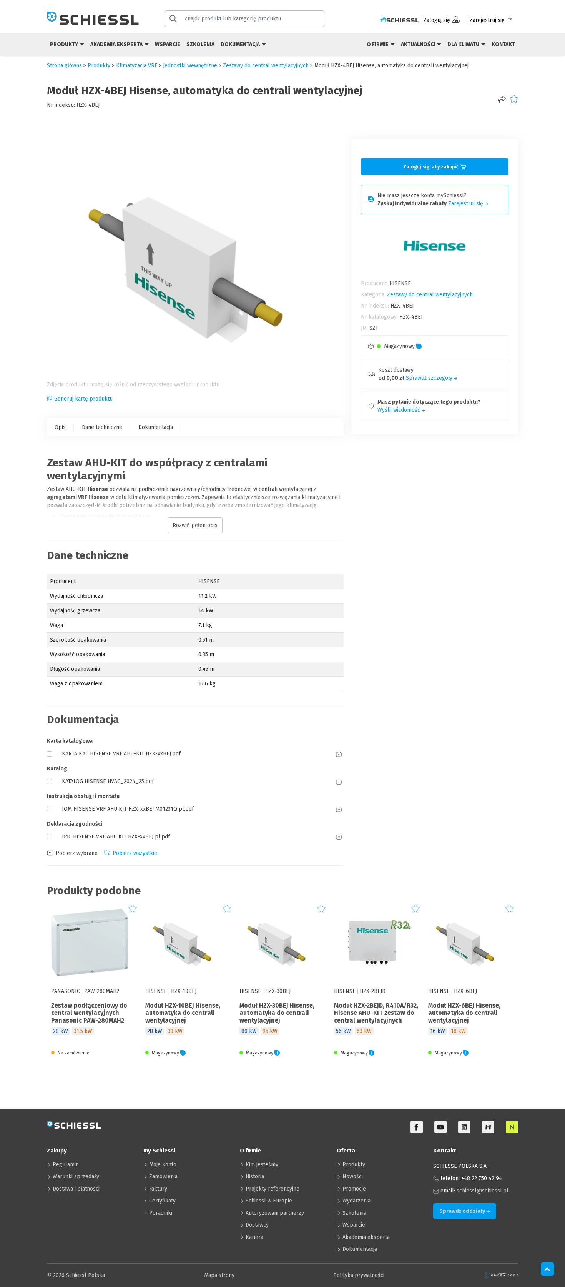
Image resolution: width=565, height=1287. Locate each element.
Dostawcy (257, 1225)
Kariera (254, 1237)
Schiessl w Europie (269, 1200)
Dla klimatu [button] (463, 44)
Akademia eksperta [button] (117, 44)
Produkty (353, 1164)
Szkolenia (200, 44)
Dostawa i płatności (76, 1189)
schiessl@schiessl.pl (482, 1190)
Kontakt (503, 44)
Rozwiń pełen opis (195, 525)
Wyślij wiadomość (399, 410)
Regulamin (66, 1164)
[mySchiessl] (399, 20)
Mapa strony (219, 1275)
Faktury (158, 1189)
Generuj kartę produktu (83, 399)
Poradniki (160, 1213)
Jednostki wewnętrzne (190, 65)
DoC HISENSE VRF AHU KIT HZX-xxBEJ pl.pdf (116, 836)
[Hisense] (488, 1127)
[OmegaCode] (501, 1275)
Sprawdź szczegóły (430, 378)
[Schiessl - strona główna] (93, 18)
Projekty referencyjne (272, 1189)
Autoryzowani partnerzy (275, 1213)
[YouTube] (440, 1127)
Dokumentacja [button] (241, 44)
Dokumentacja (155, 427)
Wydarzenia (356, 1200)
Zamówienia (163, 1176)
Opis (60, 427)
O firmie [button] (378, 44)
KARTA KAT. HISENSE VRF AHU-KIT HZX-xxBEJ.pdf (121, 753)
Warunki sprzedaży (76, 1176)
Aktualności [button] (418, 44)
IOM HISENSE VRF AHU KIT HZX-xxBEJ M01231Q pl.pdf (128, 809)
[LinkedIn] (464, 1127)
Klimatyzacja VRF (136, 65)
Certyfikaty (162, 1200)
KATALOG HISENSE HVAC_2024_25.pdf (108, 781)
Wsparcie (167, 44)
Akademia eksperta (366, 1237)
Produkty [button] (64, 44)
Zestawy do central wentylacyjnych (266, 65)
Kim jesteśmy (262, 1164)
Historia (255, 1176)
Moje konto (162, 1164)
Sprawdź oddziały (462, 1211)
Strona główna (64, 65)
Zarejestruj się (487, 20)
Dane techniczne (102, 427)
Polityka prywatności (358, 1275)
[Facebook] (416, 1127)
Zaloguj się (437, 20)
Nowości (352, 1176)
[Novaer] (512, 1127)
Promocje (354, 1189)
